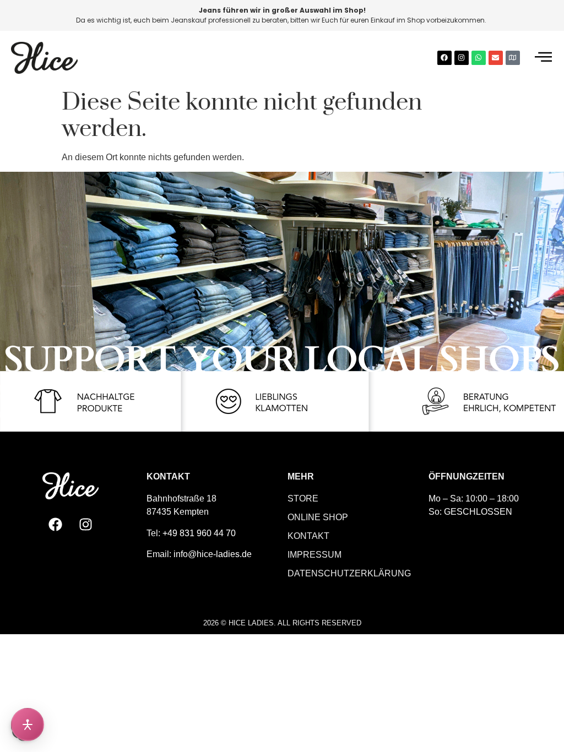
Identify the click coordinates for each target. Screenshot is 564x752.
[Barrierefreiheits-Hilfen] (27, 724)
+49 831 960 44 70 (199, 533)
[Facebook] (444, 58)
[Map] (513, 58)
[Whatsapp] (478, 58)
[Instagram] (461, 58)
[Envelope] (496, 58)
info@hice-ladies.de (212, 554)
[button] (543, 57)
